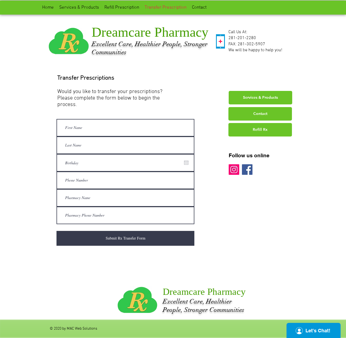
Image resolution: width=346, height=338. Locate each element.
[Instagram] (234, 169)
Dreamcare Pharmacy (150, 32)
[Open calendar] (186, 163)
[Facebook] (247, 169)
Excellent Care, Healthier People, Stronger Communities (203, 305)
